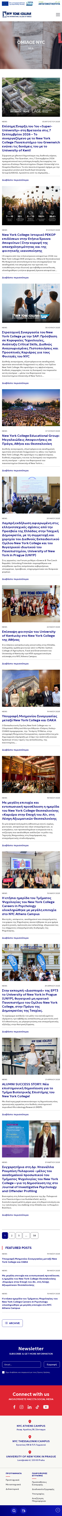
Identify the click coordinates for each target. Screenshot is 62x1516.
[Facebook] (14, 1407)
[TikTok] (37, 1407)
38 (34, 1235)
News (4, 121)
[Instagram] (21, 1407)
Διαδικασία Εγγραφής (43, 1489)
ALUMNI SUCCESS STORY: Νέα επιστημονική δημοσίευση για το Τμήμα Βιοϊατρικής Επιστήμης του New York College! (28, 1090)
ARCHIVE (14, 1323)
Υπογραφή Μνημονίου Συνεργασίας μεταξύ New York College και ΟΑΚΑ (29, 718)
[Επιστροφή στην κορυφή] (58, 1511)
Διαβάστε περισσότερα (15, 179)
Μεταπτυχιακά (13, 1484)
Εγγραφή (52, 1364)
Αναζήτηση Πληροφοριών (39, 1499)
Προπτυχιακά (12, 1479)
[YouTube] (46, 1407)
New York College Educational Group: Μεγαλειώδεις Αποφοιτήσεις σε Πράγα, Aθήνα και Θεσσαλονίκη (31, 440)
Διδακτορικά (12, 1489)
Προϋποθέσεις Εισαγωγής (39, 1483)
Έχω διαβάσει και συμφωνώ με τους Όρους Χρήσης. (28, 1372)
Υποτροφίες (38, 1494)
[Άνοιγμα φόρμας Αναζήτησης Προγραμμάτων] (14, 1510)
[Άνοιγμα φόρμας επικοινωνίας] (23, 1510)
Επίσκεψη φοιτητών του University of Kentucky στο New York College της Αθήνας (29, 636)
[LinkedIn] (29, 1407)
